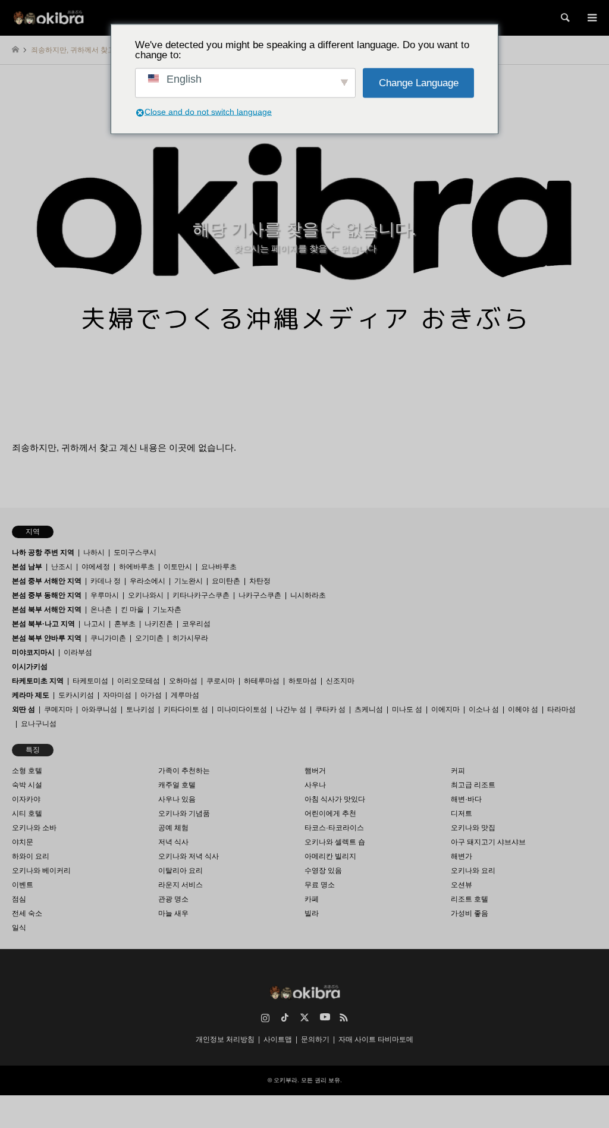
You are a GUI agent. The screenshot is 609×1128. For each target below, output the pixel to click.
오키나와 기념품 (184, 813)
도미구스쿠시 (135, 552)
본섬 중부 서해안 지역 (46, 581)
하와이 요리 (30, 856)
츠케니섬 (368, 709)
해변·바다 (466, 799)
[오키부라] (48, 18)
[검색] (564, 18)
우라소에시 (147, 581)
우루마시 (104, 595)
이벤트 (22, 885)
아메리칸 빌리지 (330, 856)
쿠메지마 (58, 709)
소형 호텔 (27, 770)
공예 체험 (173, 828)
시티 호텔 (27, 813)
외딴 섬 (23, 709)
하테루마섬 (262, 681)
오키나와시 (146, 595)
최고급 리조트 (473, 785)
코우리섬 (196, 624)
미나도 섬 (407, 709)
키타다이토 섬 (186, 709)
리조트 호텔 (469, 899)
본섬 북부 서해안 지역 (46, 609)
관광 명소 (173, 899)
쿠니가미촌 (108, 638)
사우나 (315, 785)
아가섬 (151, 695)
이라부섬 (78, 652)
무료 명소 (319, 885)
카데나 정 (105, 581)
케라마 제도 (30, 695)
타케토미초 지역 (38, 681)
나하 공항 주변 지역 (43, 552)
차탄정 (260, 581)
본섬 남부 (27, 567)
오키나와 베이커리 (41, 870)
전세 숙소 (27, 913)
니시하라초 (308, 595)
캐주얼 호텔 (177, 785)
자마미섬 (117, 695)
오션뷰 (461, 885)
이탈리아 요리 (180, 870)
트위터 (304, 1017)
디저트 (461, 813)
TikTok (285, 1017)
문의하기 (315, 1039)
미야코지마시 (33, 652)
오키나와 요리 (473, 870)
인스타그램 (265, 1017)
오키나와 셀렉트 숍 (334, 842)
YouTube (324, 1017)
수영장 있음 (323, 870)
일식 (19, 927)
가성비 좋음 (469, 913)
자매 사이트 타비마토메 (375, 1039)
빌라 (311, 913)
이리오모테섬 (138, 681)
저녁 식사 (173, 842)
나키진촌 (159, 624)
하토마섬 (302, 681)
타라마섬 (561, 709)
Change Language (419, 83)
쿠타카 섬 (330, 709)
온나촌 (101, 609)
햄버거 (315, 770)
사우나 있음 (177, 799)
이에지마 (445, 709)
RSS (344, 1017)
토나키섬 (140, 709)
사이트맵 (277, 1039)
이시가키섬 (30, 666)
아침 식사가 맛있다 (334, 799)
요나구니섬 (38, 723)
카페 (311, 899)
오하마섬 (183, 681)
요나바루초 (219, 567)
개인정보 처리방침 (225, 1039)
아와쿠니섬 (99, 709)
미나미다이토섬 (242, 709)
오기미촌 (149, 638)
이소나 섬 (484, 709)
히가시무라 (190, 638)
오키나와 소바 (34, 828)
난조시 (62, 567)
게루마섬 (185, 695)
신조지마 (340, 681)
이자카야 (26, 799)
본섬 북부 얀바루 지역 (46, 638)
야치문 (22, 842)
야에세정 (95, 567)
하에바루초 (137, 567)
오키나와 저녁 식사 (188, 856)
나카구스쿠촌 (259, 595)
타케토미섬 (90, 681)
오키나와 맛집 (473, 828)
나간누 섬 (291, 709)
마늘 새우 (173, 913)
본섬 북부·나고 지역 (43, 624)
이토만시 (178, 567)
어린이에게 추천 (330, 813)
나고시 (94, 624)
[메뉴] (591, 18)
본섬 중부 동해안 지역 (46, 595)
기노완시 (188, 581)
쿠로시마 (220, 681)
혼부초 (125, 624)
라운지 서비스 (180, 885)
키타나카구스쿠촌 (201, 595)
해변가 (461, 856)
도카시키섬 (76, 695)
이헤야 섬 (523, 709)
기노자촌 (167, 609)
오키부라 (285, 1080)
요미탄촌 (226, 581)
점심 (19, 899)
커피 (458, 770)
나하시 (94, 552)
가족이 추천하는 (184, 770)
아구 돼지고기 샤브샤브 (488, 842)
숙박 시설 (27, 785)
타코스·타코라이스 (334, 828)
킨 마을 (132, 609)
